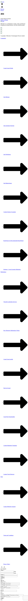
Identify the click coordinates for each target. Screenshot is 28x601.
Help (2, 476)
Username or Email (5, 595)
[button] (14, 4)
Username (3, 584)
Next (2, 589)
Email (2, 574)
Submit (2, 577)
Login (2, 598)
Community (3, 38)
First (15, 571)
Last (15, 573)
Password (3, 587)
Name (2, 570)
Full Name (3, 583)
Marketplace (3, 272)
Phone (2, 590)
